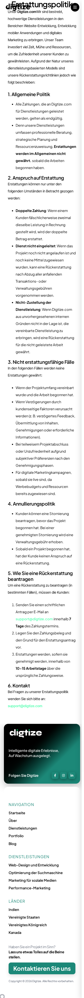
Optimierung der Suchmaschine (36, 872)
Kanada (15, 932)
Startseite (17, 813)
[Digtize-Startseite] (17, 7)
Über (13, 820)
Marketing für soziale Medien (32, 880)
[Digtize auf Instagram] (63, 775)
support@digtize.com (34, 619)
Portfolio (16, 835)
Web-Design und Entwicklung (34, 865)
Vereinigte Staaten (24, 917)
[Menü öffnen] (75, 7)
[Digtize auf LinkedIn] (71, 775)
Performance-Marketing (29, 888)
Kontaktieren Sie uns (42, 968)
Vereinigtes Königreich (28, 924)
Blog (12, 843)
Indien (14, 909)
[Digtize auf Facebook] (55, 775)
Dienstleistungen (23, 828)
